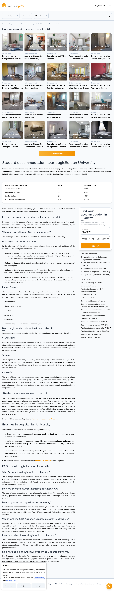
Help (49, 584)
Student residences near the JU (95, 268)
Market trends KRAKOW (90, 337)
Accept (38, 586)
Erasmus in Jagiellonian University (96, 271)
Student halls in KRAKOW (91, 334)
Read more (9, 586)
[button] (12, 42)
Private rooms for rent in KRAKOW (94, 322)
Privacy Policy (11, 580)
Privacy (69, 584)
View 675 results (57, 154)
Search (95, 245)
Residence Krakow (12, 192)
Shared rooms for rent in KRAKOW (94, 325)
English (98, 6)
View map (106, 16)
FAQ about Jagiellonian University (96, 275)
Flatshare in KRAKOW (89, 319)
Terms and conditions (85, 584)
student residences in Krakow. (45, 419)
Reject (23, 586)
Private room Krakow (13, 189)
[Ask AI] (109, 586)
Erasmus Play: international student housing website (21, 24)
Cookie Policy (39, 577)
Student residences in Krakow (93, 301)
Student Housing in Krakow (91, 283)
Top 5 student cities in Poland (93, 315)
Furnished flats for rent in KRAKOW (95, 331)
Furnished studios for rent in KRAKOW (96, 328)
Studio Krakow (10, 196)
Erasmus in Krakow (43, 460)
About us (59, 584)
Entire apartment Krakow (15, 199)
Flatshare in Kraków (89, 298)
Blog (99, 584)
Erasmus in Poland (88, 295)
